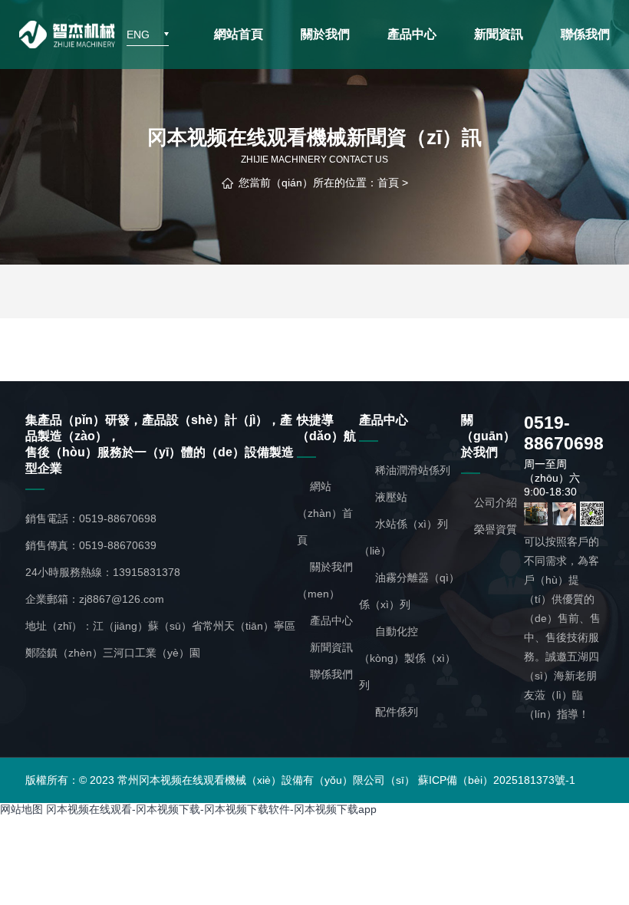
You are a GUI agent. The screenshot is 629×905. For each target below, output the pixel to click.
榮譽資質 (495, 529)
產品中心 (411, 34)
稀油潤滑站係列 (411, 470)
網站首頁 (238, 34)
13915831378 (146, 572)
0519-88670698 (117, 518)
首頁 (388, 182)
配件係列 (395, 712)
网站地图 (21, 809)
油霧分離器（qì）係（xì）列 (409, 590)
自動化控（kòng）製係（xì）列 (407, 658)
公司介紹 (495, 502)
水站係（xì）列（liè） (403, 537)
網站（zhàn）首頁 (325, 513)
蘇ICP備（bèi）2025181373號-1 (496, 780)
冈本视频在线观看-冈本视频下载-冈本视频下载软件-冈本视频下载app (211, 809)
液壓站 (389, 497)
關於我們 (325, 34)
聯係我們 (585, 34)
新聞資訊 (498, 34)
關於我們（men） (325, 580)
